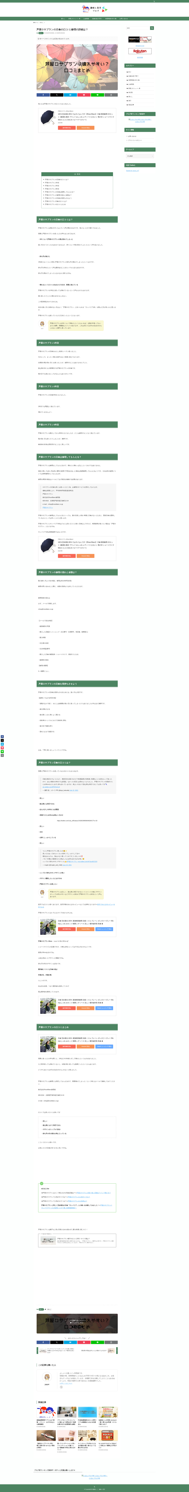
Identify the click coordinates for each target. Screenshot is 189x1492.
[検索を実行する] (152, 28)
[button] (43, 95)
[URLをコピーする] (111, 95)
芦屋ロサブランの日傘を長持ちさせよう (58, 198)
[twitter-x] (154, 1)
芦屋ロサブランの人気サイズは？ (79, 1197)
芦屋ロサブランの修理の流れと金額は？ (58, 195)
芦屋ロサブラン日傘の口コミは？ (56, 201)
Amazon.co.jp (140, 46)
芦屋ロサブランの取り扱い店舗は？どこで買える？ (94, 1193)
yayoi (47, 1384)
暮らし (41, 33)
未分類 (130, 92)
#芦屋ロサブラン (72, 861)
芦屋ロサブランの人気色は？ (77, 1201)
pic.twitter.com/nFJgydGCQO (87, 861)
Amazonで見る (86, 127)
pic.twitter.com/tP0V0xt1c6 (51, 787)
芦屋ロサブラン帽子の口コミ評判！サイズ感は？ (73, 1238)
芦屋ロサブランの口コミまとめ (55, 204)
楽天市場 (140, 57)
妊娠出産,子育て (133, 76)
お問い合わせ (132, 136)
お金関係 (131, 84)
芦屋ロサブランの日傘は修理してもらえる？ (60, 192)
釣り (129, 72)
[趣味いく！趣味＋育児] (94, 9)
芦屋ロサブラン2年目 (52, 186)
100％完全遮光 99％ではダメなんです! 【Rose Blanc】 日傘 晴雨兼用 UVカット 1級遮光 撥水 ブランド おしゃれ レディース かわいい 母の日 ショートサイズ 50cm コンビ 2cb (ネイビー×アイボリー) (86, 117)
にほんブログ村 (140, 121)
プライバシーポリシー (135, 140)
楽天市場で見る (67, 127)
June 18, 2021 (67, 865)
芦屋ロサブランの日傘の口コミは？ (57, 179)
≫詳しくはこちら (66, 1383)
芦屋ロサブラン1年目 (52, 182)
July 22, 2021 (74, 790)
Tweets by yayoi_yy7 (132, 170)
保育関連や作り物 (133, 80)
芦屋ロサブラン (48, 507)
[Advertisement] (77, 152)
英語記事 (131, 105)
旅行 (129, 100)
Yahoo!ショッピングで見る (104, 929)
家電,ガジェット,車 (134, 88)
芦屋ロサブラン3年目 (52, 189)
